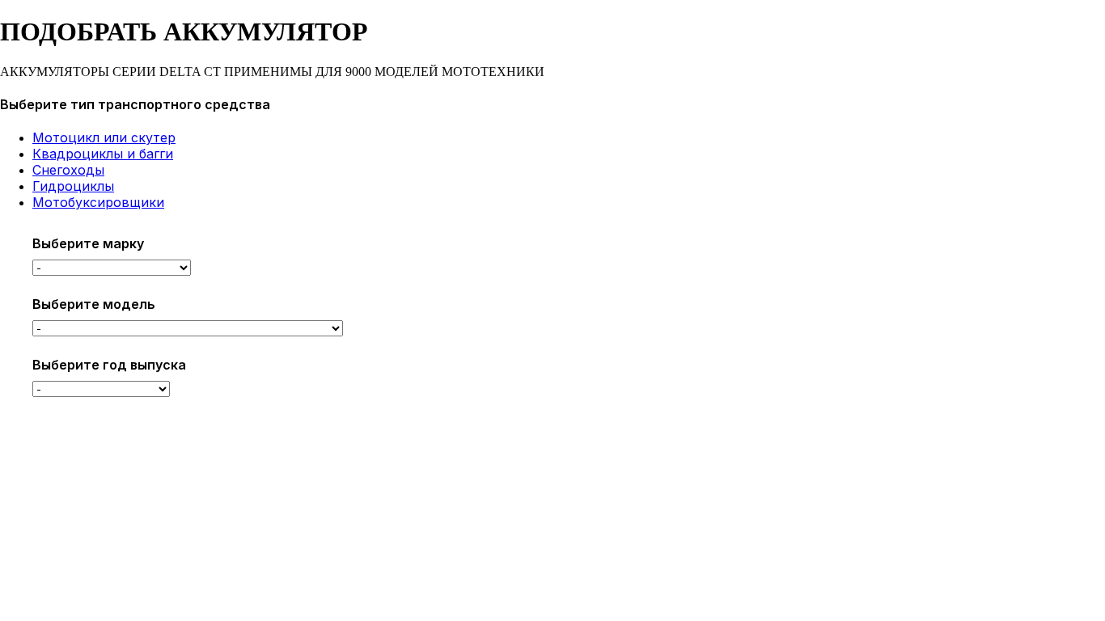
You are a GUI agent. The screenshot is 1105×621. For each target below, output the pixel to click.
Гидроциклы (73, 186)
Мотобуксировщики (98, 202)
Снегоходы (68, 170)
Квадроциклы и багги (102, 154)
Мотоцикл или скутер (104, 137)
